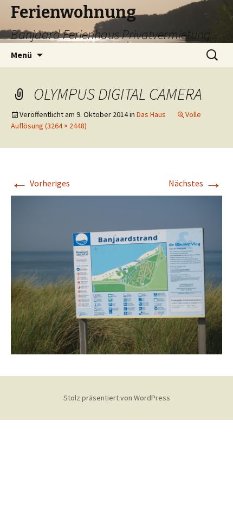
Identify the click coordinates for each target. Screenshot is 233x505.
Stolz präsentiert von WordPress (116, 398)
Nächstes (195, 183)
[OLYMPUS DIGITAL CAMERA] (116, 273)
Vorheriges (40, 183)
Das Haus (151, 114)
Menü (21, 54)
